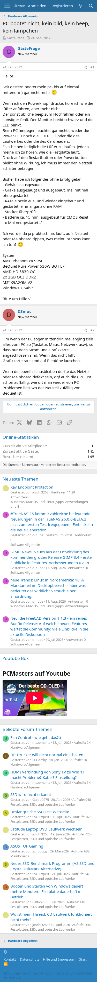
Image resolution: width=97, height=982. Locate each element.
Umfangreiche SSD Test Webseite (39, 811)
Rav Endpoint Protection (31, 487)
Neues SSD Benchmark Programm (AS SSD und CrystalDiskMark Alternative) (52, 866)
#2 (92, 330)
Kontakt (10, 959)
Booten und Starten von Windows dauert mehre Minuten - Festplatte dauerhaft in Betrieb (46, 891)
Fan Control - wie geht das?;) (35, 737)
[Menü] (7, 6)
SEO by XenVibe (14, 973)
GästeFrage (15, 38)
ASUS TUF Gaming (26, 846)
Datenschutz (29, 959)
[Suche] (91, 6)
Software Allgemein (25, 544)
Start (83, 959)
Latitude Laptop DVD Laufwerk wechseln (46, 829)
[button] (5, 952)
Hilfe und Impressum (59, 959)
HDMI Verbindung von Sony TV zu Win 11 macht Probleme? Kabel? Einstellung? (47, 774)
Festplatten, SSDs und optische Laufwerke (42, 804)
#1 (92, 67)
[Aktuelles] (81, 6)
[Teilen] (85, 67)
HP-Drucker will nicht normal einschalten (46, 754)
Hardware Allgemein (26, 747)
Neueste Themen (21, 479)
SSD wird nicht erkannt (30, 794)
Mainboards (19, 856)
